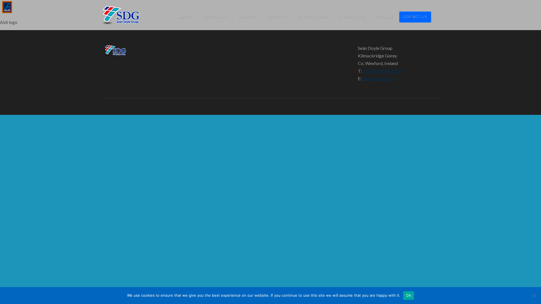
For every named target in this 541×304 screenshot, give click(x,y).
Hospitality (215, 17)
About (186, 17)
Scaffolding (351, 17)
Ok (408, 295)
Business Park (313, 17)
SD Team (384, 17)
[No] (534, 295)
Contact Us (415, 17)
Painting (247, 17)
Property (277, 17)
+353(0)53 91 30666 (383, 70)
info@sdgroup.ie (378, 78)
